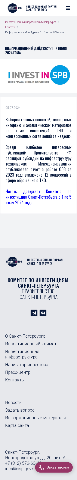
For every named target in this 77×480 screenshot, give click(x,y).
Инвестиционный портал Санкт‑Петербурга (30, 22)
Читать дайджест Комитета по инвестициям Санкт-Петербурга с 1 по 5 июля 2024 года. (38, 196)
